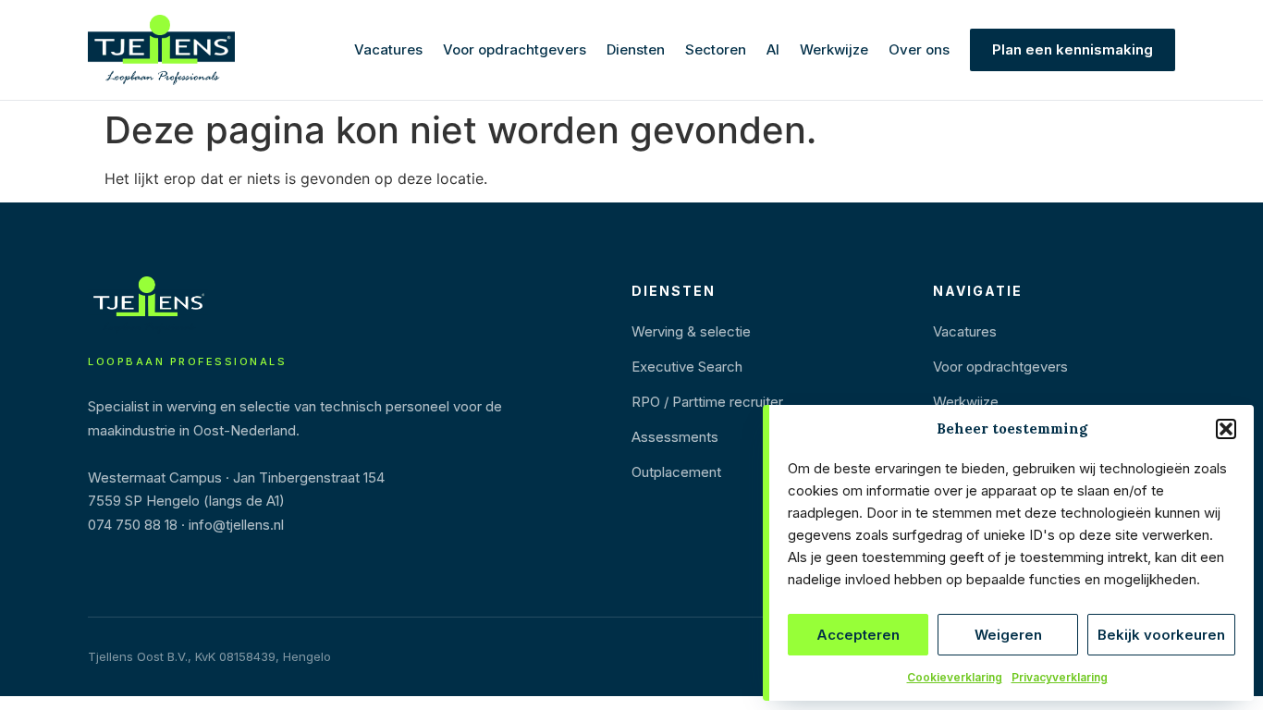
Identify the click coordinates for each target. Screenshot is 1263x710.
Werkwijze (834, 49)
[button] (1226, 429)
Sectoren (715, 49)
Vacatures (388, 49)
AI (772, 49)
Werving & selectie (691, 331)
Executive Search (687, 366)
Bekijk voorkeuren (1161, 634)
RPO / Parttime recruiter (707, 401)
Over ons (919, 49)
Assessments (675, 437)
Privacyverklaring (1060, 677)
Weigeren (1008, 634)
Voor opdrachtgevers (514, 49)
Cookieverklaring (954, 677)
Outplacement (676, 472)
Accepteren (858, 634)
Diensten (636, 49)
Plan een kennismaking (1072, 49)
